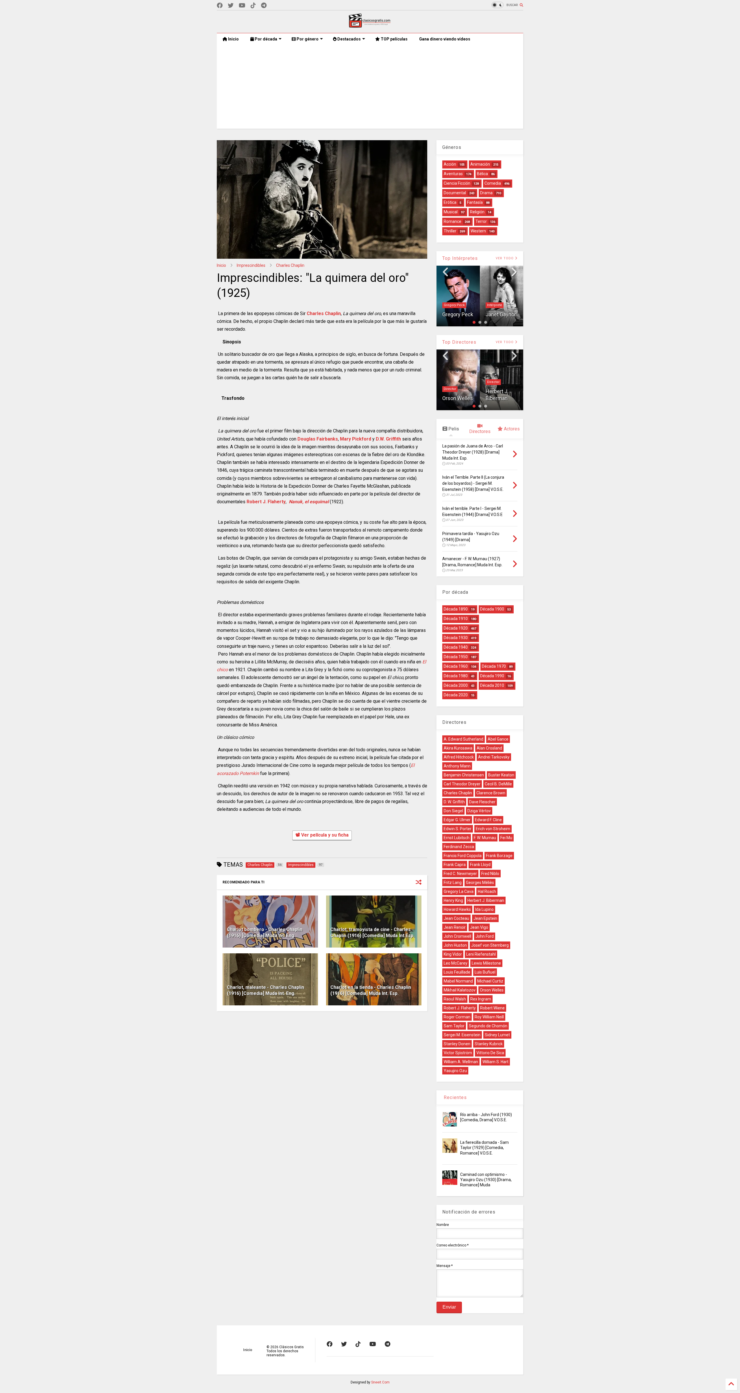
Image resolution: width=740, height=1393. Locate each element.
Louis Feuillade (457, 972)
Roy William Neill (489, 1017)
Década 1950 (456, 656)
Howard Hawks (457, 909)
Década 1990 (492, 676)
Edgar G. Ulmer (457, 819)
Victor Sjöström (458, 1052)
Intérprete (451, 305)
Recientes (454, 1097)
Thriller (450, 231)
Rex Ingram (480, 999)
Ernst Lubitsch (456, 837)
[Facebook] (220, 6)
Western (478, 231)
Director (450, 382)
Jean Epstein (485, 918)
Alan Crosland (489, 748)
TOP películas (394, 39)
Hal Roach (487, 891)
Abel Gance (498, 739)
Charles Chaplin (290, 265)
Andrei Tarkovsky (494, 757)
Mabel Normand (458, 981)
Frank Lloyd (480, 864)
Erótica (450, 202)
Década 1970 (494, 666)
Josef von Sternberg (490, 945)
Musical (451, 212)
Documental (455, 192)
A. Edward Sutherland (463, 739)
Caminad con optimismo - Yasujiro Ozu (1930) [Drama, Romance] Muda (486, 1179)
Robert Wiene (492, 1008)
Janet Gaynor (457, 314)
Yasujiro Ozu (455, 1070)
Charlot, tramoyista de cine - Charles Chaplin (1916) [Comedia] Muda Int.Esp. (372, 932)
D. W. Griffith (454, 802)
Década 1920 (456, 628)
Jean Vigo (479, 927)
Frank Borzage (499, 855)
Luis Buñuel (485, 972)
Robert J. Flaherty (266, 501)
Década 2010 (492, 685)
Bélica (482, 173)
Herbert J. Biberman (485, 900)
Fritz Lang (453, 882)
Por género (307, 39)
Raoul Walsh (455, 999)
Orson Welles (492, 990)
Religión (477, 212)
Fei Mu (506, 837)
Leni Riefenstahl (481, 954)
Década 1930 (456, 637)
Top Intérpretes (460, 258)
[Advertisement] (370, 88)
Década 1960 (456, 666)
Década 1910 (456, 618)
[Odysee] (242, 6)
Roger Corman (457, 1017)
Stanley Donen (457, 1043)
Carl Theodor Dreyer (462, 784)
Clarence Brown (490, 793)
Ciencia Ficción (457, 183)
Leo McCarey (455, 963)
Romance (452, 221)
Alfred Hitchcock (459, 757)
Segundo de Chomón (488, 1026)
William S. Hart (495, 1061)
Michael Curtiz (490, 981)
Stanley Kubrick (489, 1043)
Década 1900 (492, 609)
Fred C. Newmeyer (460, 873)
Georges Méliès (480, 882)
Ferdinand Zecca (459, 846)
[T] (264, 6)
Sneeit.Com (380, 1382)
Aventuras (453, 173)
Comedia (492, 183)
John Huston (455, 945)
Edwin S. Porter (457, 828)
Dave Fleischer (482, 802)
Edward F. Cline (488, 819)
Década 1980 (456, 676)
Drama (486, 192)
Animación (480, 164)
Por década (265, 39)
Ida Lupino (484, 909)
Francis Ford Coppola (463, 855)
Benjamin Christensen (464, 775)
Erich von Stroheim (493, 828)
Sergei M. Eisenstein (462, 1035)
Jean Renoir (455, 927)
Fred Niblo (490, 873)
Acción (450, 164)
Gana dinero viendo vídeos (444, 39)
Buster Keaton (501, 775)
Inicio (233, 39)
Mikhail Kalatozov (460, 990)
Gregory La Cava (458, 891)
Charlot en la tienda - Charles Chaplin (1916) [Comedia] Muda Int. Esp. (370, 990)
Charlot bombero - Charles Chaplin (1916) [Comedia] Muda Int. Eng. (264, 932)
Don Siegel (453, 811)
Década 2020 (456, 695)
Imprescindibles (251, 265)
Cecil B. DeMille (498, 784)
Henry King (453, 900)
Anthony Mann (457, 766)
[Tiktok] (253, 6)
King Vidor (453, 954)
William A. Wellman (461, 1061)
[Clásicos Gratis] (370, 25)
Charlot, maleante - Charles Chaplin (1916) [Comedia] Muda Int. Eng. (265, 990)
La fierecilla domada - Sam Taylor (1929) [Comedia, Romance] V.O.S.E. (484, 1147)
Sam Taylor (454, 1026)
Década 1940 (456, 647)
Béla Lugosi (496, 305)
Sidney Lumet (501, 398)
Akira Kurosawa (458, 748)
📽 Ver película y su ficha (322, 835)
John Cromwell (457, 936)
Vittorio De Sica (490, 1052)
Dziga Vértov (479, 811)
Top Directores (459, 342)
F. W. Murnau (485, 837)
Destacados (348, 39)
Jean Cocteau (456, 918)
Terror (481, 221)
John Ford (485, 936)
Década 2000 (456, 685)
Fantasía (475, 202)
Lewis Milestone (486, 963)
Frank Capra (455, 864)
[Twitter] (231, 6)
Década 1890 (456, 609)
